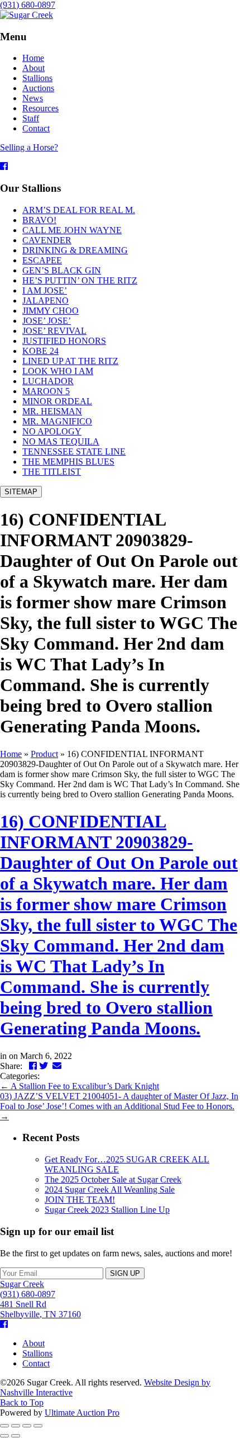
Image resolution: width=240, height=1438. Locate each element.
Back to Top (22, 1402)
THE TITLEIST (51, 471)
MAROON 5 (46, 391)
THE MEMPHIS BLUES (68, 461)
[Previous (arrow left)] (4, 1435)
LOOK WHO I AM (57, 371)
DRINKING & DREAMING (75, 250)
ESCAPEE (42, 260)
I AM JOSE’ (44, 290)
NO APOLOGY (51, 431)
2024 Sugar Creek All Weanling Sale (110, 1189)
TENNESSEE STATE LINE (74, 451)
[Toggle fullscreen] (26, 1425)
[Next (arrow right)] (15, 1435)
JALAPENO (45, 300)
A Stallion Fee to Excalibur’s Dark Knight (79, 1086)
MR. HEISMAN (52, 411)
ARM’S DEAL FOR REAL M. (78, 210)
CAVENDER (46, 240)
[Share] (15, 1425)
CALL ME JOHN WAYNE (72, 230)
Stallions (37, 1353)
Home (11, 754)
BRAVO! (39, 220)
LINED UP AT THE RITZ (70, 361)
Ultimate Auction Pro (82, 1412)
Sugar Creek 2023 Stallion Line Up (107, 1209)
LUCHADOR (48, 381)
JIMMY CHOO (50, 310)
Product (44, 754)
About (33, 1343)
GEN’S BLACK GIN (61, 270)
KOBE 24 (40, 351)
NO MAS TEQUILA (60, 441)
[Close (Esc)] (4, 1425)
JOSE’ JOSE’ (46, 320)
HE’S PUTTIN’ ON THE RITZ (79, 280)
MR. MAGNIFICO (57, 421)
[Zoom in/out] (37, 1425)
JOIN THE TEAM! (80, 1199)
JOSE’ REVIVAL (54, 330)
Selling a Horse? (29, 147)
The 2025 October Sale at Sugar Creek (113, 1179)
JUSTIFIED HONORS (64, 341)
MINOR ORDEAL (57, 401)
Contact (36, 1363)
